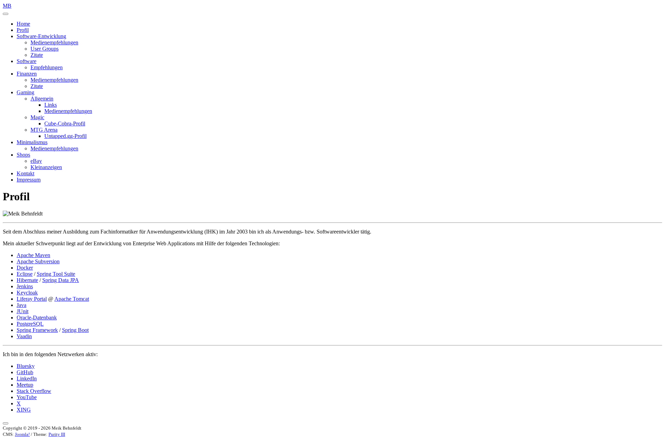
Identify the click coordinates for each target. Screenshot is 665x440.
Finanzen (27, 74)
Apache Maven (33, 255)
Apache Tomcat (71, 299)
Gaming (25, 92)
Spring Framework (37, 330)
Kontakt (25, 173)
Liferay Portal (32, 299)
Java (21, 305)
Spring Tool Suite (56, 274)
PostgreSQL (30, 324)
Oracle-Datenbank (37, 317)
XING (24, 410)
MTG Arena (43, 130)
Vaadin (24, 336)
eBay (36, 161)
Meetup (25, 385)
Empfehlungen (46, 67)
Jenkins (25, 286)
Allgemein (41, 99)
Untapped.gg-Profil (65, 136)
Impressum (29, 180)
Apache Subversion (38, 261)
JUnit (22, 311)
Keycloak (27, 293)
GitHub (25, 372)
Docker (25, 268)
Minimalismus (32, 142)
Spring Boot (75, 330)
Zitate (36, 55)
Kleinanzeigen (46, 167)
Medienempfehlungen (54, 42)
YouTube (27, 397)
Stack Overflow (34, 391)
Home (23, 24)
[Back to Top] (5, 423)
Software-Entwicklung (41, 36)
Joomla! (22, 434)
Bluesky (26, 366)
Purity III (56, 434)
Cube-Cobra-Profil (64, 123)
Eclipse (25, 274)
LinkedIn (27, 378)
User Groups (44, 49)
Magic (37, 117)
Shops (23, 155)
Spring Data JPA (60, 280)
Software (26, 61)
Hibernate (27, 280)
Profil (23, 30)
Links (50, 105)
